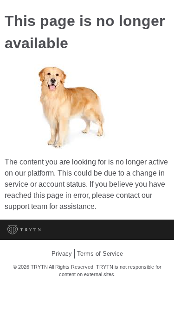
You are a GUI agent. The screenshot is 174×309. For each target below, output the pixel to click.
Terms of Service (100, 253)
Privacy (62, 253)
